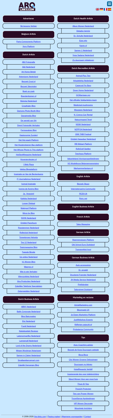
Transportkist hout (83, 249)
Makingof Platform (29, 208)
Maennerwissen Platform (83, 240)
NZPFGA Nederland (83, 129)
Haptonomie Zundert (29, 135)
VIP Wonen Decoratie (83, 403)
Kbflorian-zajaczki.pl (83, 324)
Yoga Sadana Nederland (83, 55)
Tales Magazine (83, 224)
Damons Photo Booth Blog (28, 111)
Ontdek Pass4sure (29, 223)
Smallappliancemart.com (28, 360)
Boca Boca (83, 355)
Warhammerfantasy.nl (83, 168)
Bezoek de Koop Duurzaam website (83, 350)
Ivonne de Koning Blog (28, 189)
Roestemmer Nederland (28, 228)
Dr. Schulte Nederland (83, 36)
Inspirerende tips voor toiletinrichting (83, 374)
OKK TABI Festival (83, 134)
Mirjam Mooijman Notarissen (28, 350)
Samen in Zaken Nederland (29, 355)
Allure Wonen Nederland (83, 26)
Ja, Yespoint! (28, 194)
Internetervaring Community (83, 189)
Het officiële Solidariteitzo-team (83, 100)
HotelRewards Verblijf (83, 369)
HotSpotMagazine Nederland (28, 154)
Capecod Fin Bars (83, 85)
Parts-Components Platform (28, 41)
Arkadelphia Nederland (83, 81)
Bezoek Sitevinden (29, 86)
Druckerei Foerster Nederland (83, 275)
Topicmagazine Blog (28, 247)
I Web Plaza (28, 164)
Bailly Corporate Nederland (28, 311)
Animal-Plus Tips (83, 76)
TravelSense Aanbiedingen (83, 398)
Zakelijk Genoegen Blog (28, 365)
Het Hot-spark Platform (29, 140)
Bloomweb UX (83, 310)
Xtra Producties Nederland (28, 281)
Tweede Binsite (28, 252)
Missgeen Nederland (83, 110)
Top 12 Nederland (28, 242)
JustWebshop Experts (83, 320)
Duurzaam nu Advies (83, 364)
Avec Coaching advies (83, 345)
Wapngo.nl (28, 267)
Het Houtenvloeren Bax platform (29, 145)
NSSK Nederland (83, 124)
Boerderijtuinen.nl (28, 96)
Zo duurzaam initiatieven (83, 60)
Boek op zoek (28, 91)
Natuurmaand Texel (83, 119)
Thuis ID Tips (83, 384)
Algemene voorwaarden (72, 416)
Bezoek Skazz (83, 184)
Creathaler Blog (28, 106)
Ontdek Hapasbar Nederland (83, 139)
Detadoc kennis (83, 31)
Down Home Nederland (83, 90)
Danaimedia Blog (28, 116)
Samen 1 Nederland (83, 50)
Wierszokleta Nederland (28, 276)
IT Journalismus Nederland (28, 179)
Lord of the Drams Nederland (28, 345)
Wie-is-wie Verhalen (28, 271)
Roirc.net (83, 198)
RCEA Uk (83, 194)
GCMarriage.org (83, 95)
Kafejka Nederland (29, 198)
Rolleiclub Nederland (29, 232)
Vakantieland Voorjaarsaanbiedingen (83, 158)
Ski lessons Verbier (28, 26)
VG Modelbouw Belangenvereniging (83, 163)
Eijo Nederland (28, 321)
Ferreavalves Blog (29, 130)
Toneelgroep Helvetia (28, 237)
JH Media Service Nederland (83, 280)
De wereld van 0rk (29, 120)
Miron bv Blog (29, 213)
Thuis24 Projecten (83, 389)
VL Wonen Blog (28, 262)
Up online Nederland (28, 257)
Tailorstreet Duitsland (83, 289)
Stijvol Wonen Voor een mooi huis (83, 379)
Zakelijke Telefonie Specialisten (28, 286)
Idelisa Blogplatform (28, 169)
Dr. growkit (83, 270)
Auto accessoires (83, 265)
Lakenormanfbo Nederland (28, 336)
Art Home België (28, 72)
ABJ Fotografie (28, 62)
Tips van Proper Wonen (83, 394)
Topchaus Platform (83, 153)
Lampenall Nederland (28, 341)
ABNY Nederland (28, 307)
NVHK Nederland (28, 218)
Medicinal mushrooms (83, 105)
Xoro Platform (29, 46)
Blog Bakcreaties (28, 316)
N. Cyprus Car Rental (83, 115)
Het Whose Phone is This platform (28, 150)
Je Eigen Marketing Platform (83, 315)
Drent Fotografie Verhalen (28, 125)
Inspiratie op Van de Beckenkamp (28, 174)
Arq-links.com (40, 416)
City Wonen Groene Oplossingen (83, 359)
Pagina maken (54, 416)
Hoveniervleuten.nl (28, 159)
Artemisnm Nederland (28, 76)
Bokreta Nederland (28, 101)
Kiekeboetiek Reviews (28, 331)
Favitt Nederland (28, 326)
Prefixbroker (83, 284)
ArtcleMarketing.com (83, 305)
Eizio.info (83, 40)
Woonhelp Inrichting (83, 408)
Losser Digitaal (28, 203)
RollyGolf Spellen (83, 149)
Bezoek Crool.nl (28, 81)
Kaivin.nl (83, 45)
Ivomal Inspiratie (28, 184)
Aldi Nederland (28, 67)
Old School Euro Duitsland (83, 244)
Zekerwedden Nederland (28, 291)
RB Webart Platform (83, 144)
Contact (87, 416)
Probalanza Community (83, 329)
